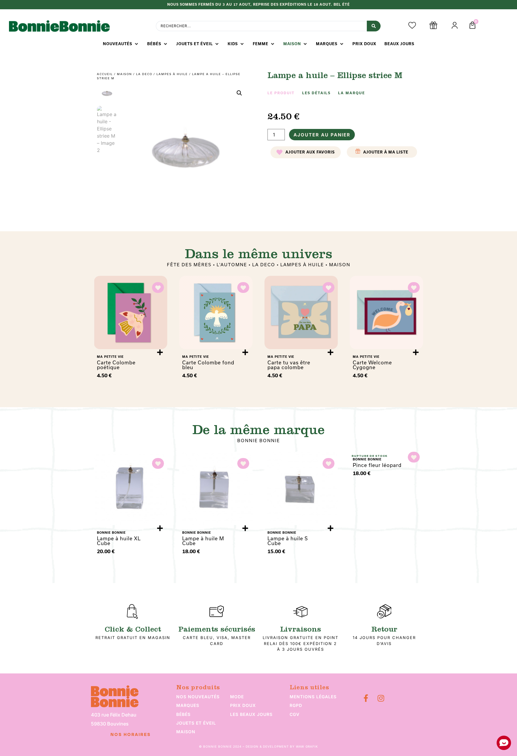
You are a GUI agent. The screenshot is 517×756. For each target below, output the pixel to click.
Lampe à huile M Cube (203, 541)
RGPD (296, 705)
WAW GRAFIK (307, 746)
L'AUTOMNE (232, 264)
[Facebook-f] (365, 698)
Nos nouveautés (198, 696)
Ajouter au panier (322, 135)
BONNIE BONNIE (258, 440)
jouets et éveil (196, 722)
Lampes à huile (172, 74)
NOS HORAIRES (130, 734)
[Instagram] (380, 698)
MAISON (124, 74)
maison (185, 731)
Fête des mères (189, 264)
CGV (294, 714)
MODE (237, 696)
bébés (183, 714)
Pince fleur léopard (377, 465)
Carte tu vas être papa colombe (288, 365)
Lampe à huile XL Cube (119, 541)
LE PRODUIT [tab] (281, 93)
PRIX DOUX (243, 705)
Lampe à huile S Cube (287, 541)
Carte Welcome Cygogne (372, 365)
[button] (121, 44)
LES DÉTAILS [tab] (316, 93)
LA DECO (144, 74)
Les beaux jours (251, 714)
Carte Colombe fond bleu (208, 365)
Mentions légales (313, 696)
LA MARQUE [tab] (351, 93)
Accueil (105, 74)
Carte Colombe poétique (116, 365)
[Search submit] (374, 26)
